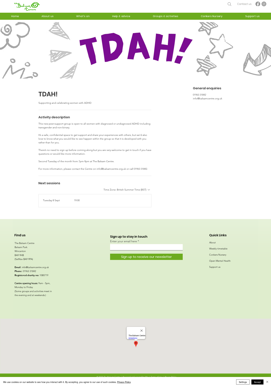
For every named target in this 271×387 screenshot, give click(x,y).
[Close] (267, 381)
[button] (121, 16)
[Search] (229, 4)
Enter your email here (123, 241)
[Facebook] (257, 4)
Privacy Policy (124, 382)
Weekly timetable (218, 248)
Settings (243, 382)
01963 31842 (29, 271)
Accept (257, 382)
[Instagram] (264, 4)
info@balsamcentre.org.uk (35, 267)
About (212, 242)
